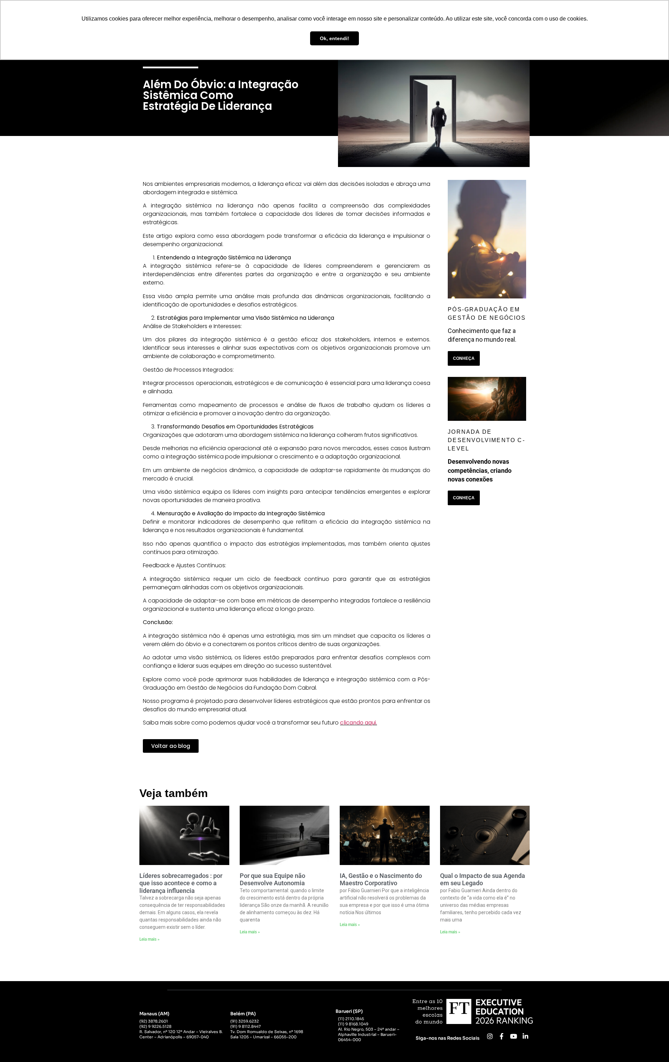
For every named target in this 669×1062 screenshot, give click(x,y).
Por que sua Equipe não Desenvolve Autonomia (272, 879)
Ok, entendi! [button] (334, 38)
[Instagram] (490, 1036)
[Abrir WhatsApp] (651, 1044)
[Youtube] (513, 1036)
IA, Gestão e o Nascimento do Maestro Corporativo (381, 879)
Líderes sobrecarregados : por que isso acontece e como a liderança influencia (180, 883)
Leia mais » (149, 939)
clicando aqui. (358, 723)
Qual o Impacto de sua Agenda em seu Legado (482, 879)
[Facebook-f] (502, 1036)
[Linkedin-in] (525, 1036)
